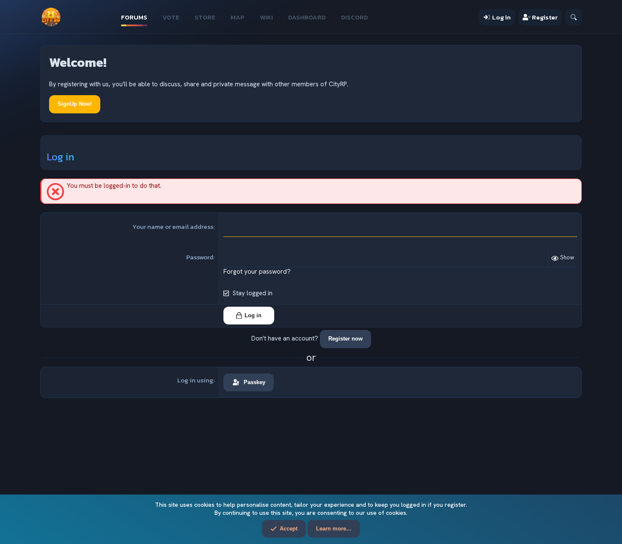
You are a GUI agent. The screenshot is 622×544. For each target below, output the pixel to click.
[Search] (573, 17)
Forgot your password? (257, 271)
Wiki (266, 17)
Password (199, 257)
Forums (134, 17)
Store (205, 17)
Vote (170, 17)
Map (238, 17)
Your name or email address (172, 226)
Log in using (195, 380)
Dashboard (307, 17)
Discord (354, 17)
